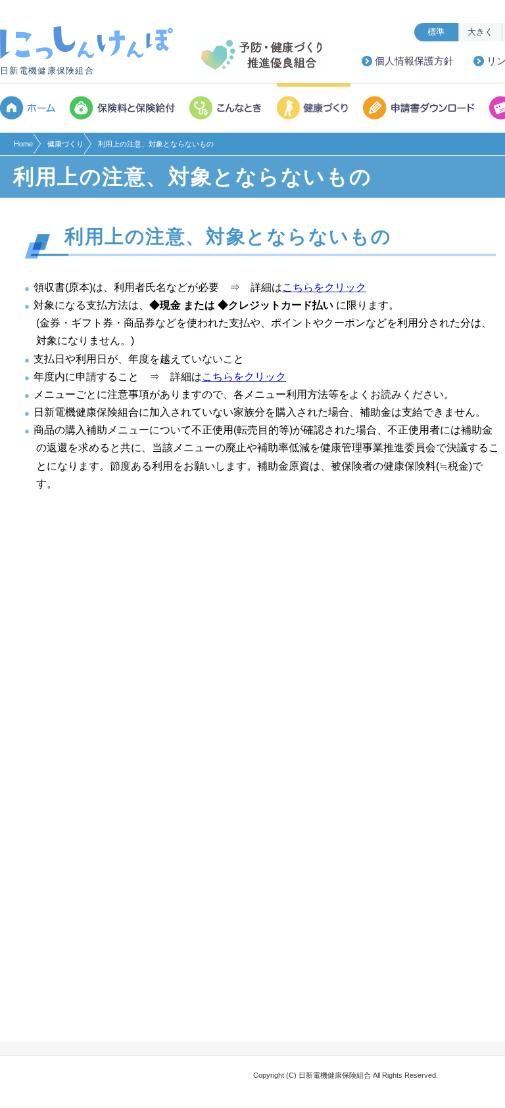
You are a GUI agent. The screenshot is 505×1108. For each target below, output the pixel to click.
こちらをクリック (324, 287)
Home (23, 144)
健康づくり (65, 144)
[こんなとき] (227, 108)
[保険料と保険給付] (123, 108)
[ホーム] (31, 108)
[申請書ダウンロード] (420, 108)
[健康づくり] (314, 108)
